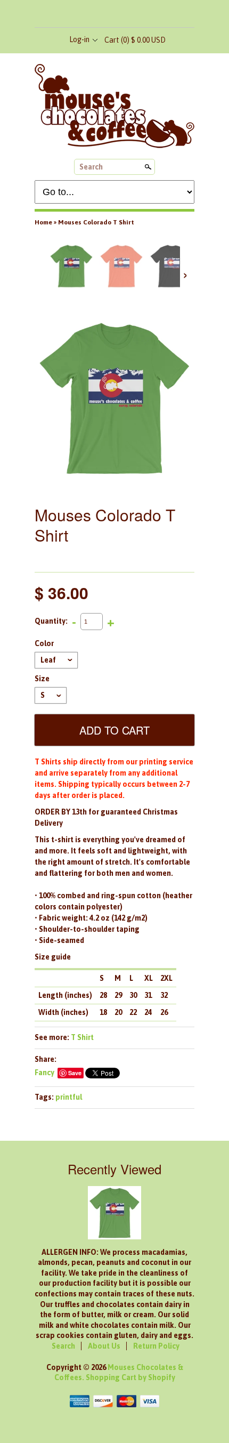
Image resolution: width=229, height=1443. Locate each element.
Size (42, 678)
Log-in (79, 39)
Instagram (131, 14)
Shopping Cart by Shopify (130, 1377)
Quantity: (51, 621)
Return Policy (156, 1346)
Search (91, 167)
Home (43, 222)
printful (68, 1097)
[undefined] (114, 398)
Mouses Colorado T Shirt (96, 222)
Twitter (114, 14)
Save (74, 1073)
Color (44, 643)
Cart (135, 40)
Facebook (96, 14)
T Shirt (82, 1037)
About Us (104, 1346)
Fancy (44, 1072)
